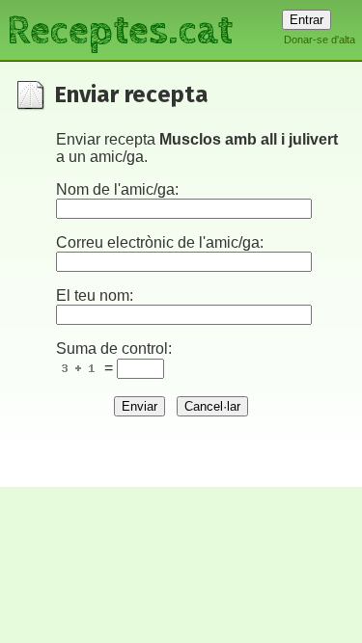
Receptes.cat (120, 28)
